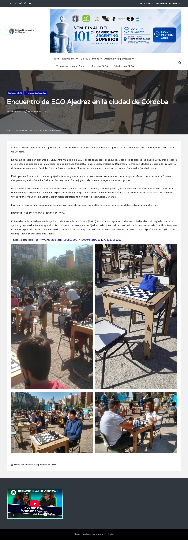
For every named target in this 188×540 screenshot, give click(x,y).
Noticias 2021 (15, 93)
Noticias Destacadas (36, 93)
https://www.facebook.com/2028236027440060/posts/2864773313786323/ (76, 239)
